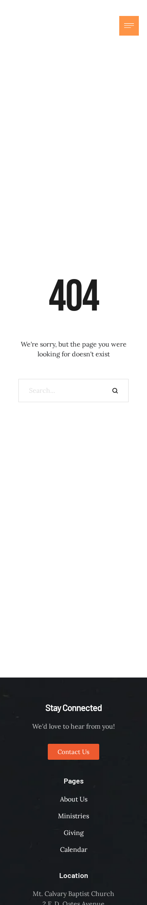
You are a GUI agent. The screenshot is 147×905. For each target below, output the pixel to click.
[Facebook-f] (86, 26)
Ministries (73, 816)
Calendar (73, 849)
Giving (74, 832)
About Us (73, 799)
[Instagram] (103, 26)
